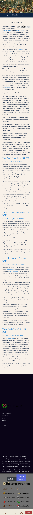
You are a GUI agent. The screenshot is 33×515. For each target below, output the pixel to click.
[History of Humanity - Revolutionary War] (23, 506)
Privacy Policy (5, 415)
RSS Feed (4, 423)
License (4, 425)
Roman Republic (20, 30)
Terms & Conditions (6, 413)
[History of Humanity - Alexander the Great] (23, 497)
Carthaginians (8, 30)
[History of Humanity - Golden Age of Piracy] (9, 506)
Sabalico (11, 479)
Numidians (7, 87)
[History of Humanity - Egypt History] (9, 493)
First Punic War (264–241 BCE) (16, 158)
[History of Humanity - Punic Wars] (23, 501)
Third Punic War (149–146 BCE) (14, 335)
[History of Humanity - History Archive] (16, 484)
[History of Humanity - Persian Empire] (23, 493)
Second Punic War (13, 271)
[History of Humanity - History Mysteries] (9, 489)
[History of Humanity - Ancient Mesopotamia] (23, 489)
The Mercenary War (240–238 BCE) (14, 218)
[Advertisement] (16, 389)
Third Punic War (9, 338)
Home (6, 15)
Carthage (20, 49)
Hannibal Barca (11, 269)
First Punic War (18, 15)
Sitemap (4, 420)
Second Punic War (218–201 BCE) (14, 264)
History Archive (21, 478)
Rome (10, 51)
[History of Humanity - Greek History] (9, 497)
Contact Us (4, 410)
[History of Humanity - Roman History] (9, 501)
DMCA (3, 418)
